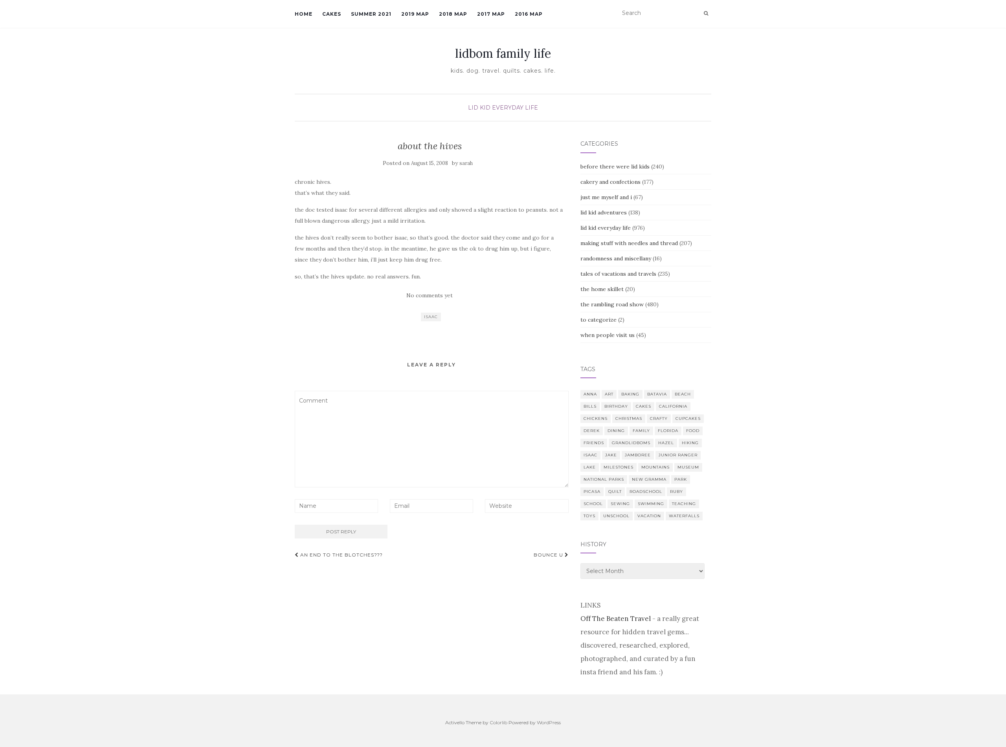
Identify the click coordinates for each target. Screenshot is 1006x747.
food (692, 430)
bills (590, 406)
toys (589, 515)
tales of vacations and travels (618, 273)
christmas (628, 418)
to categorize (598, 319)
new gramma (649, 479)
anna (590, 394)
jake (611, 455)
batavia (657, 394)
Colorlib (498, 722)
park (680, 479)
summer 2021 (371, 14)
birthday (616, 406)
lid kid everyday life (503, 107)
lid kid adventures (603, 212)
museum (688, 467)
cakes (643, 406)
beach (683, 394)
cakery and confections (610, 181)
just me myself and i (606, 197)
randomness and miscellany (615, 258)
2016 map (529, 14)
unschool (616, 515)
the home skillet (602, 289)
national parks (604, 479)
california (673, 406)
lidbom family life (503, 53)
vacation (649, 515)
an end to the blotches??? (341, 555)
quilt (615, 491)
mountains (655, 467)
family (641, 430)
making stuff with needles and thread (629, 243)
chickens (596, 418)
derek (592, 430)
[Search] (706, 13)
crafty (659, 418)
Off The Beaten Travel (615, 618)
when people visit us (607, 335)
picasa (592, 491)
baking (630, 394)
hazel (666, 442)
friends (594, 442)
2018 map (453, 14)
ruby (676, 491)
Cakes (331, 14)
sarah (466, 163)
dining (616, 430)
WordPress (549, 722)
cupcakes (688, 418)
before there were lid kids (615, 166)
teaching (684, 503)
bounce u (549, 555)
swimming (651, 503)
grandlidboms (631, 442)
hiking (690, 442)
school (593, 503)
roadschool (646, 491)
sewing (620, 503)
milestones (618, 467)
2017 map (491, 14)
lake (590, 467)
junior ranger (678, 455)
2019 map (415, 14)
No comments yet (429, 295)
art (609, 394)
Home (303, 14)
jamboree (638, 455)
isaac (431, 316)
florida (668, 430)
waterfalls (684, 515)
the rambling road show (612, 304)
